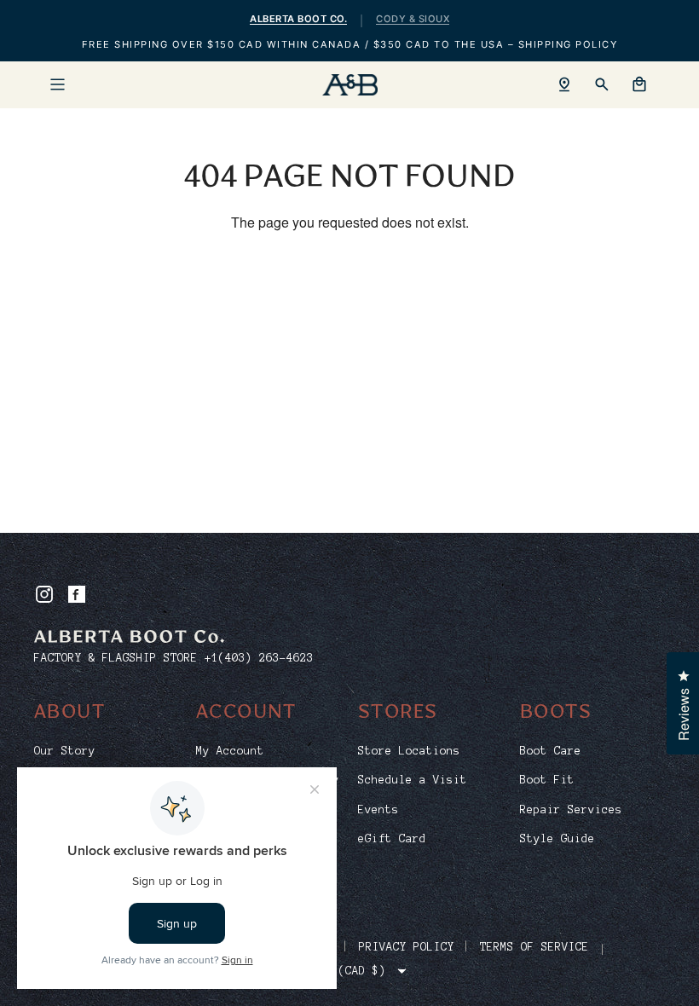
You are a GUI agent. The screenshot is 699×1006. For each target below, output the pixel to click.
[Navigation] (57, 84)
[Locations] (564, 84)
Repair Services (571, 810)
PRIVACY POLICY (406, 947)
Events (378, 810)
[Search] (602, 84)
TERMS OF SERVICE (534, 947)
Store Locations (409, 751)
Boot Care (550, 751)
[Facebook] (76, 594)
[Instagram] (44, 594)
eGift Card (392, 839)
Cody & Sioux (412, 19)
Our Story (64, 751)
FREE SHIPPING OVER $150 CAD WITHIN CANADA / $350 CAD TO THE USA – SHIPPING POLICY (350, 44)
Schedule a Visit (412, 780)
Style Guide (557, 839)
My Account (230, 751)
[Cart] (639, 84)
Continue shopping (350, 277)
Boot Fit (547, 780)
